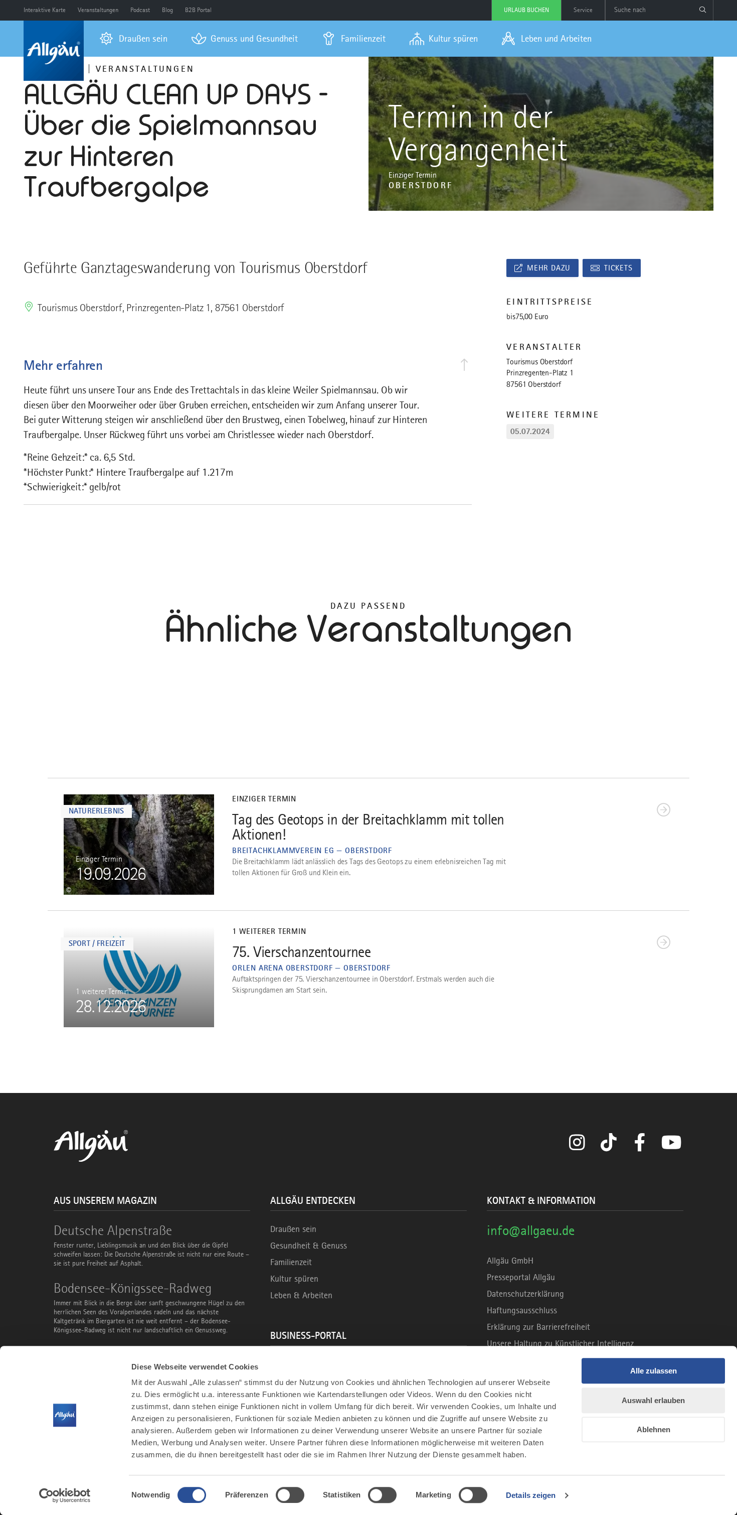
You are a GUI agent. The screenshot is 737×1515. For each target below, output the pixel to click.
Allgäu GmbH (510, 1261)
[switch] (290, 1495)
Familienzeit (291, 1262)
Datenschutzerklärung (525, 1294)
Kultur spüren (294, 1279)
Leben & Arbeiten (301, 1295)
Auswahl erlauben (653, 1400)
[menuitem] (133, 39)
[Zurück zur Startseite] (54, 51)
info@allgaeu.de (531, 1230)
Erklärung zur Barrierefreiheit (538, 1327)
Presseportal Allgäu (521, 1277)
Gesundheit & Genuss (308, 1246)
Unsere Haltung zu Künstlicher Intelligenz (560, 1343)
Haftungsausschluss (522, 1310)
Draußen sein (293, 1229)
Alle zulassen (653, 1370)
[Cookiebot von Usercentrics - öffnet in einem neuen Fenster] (65, 1495)
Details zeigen (531, 1495)
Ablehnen (653, 1429)
